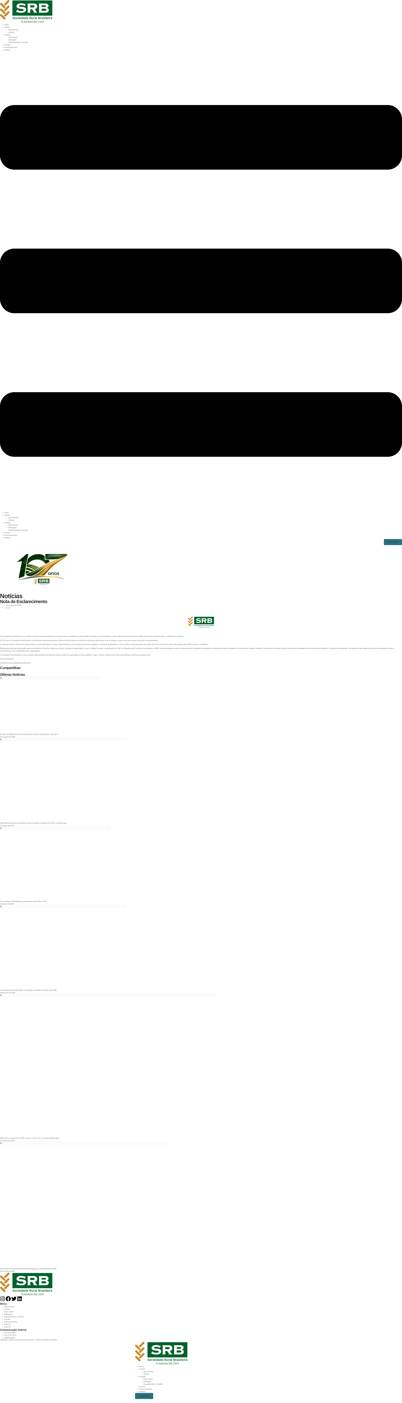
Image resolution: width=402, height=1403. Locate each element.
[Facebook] (8, 1298)
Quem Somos (13, 30)
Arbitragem (12, 40)
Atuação (7, 35)
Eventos (7, 45)
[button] (201, 281)
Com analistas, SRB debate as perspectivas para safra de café (23, 901)
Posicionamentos (10, 47)
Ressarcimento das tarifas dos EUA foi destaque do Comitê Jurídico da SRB (28, 1269)
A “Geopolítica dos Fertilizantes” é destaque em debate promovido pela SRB (28, 990)
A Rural (7, 27)
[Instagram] (2, 1298)
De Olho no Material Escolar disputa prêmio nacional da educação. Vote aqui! (28, 734)
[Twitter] (14, 1298)
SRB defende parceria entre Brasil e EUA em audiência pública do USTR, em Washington (33, 823)
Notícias (7, 50)
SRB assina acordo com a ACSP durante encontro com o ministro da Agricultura (29, 1138)
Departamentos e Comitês (18, 42)
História (11, 32)
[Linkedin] (19, 1298)
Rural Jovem (13, 37)
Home (6, 25)
